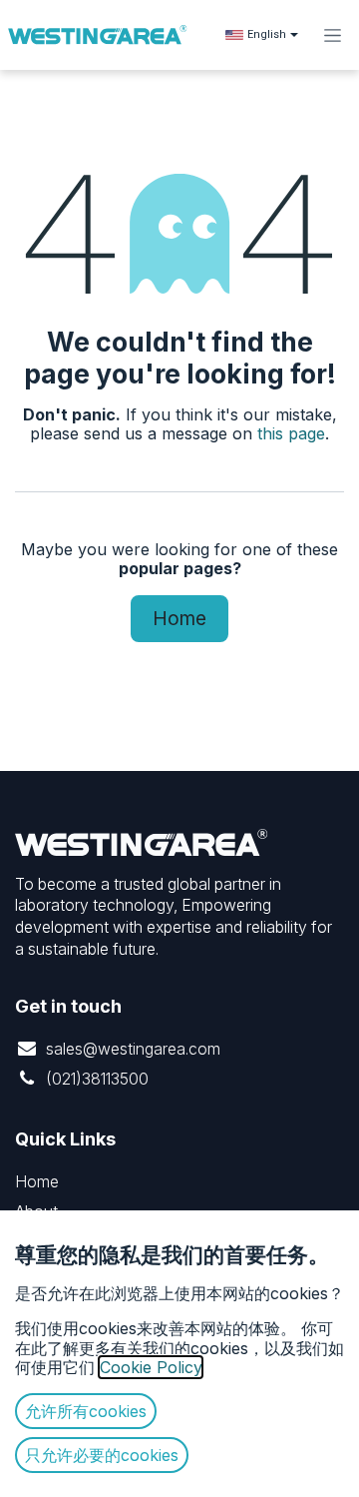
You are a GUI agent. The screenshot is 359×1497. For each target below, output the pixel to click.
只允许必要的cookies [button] (102, 1455)
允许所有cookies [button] (86, 1411)
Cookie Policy (150, 1367)
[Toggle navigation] (332, 35)
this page (291, 433)
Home (179, 618)
